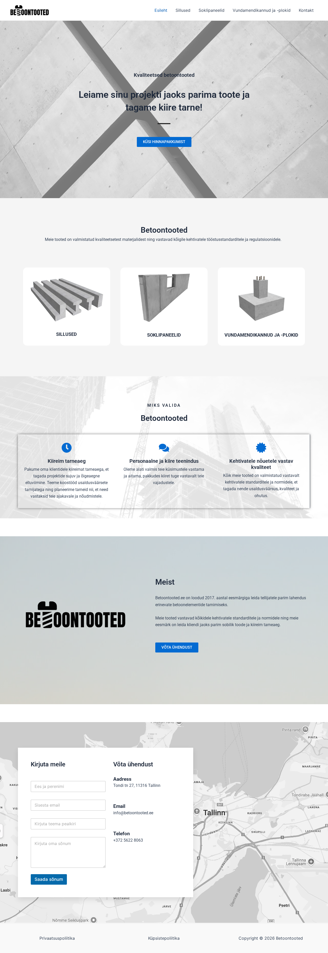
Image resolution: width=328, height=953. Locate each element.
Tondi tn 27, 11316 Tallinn (136, 785)
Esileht (161, 10)
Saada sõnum (49, 879)
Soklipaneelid (211, 10)
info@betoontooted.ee (133, 812)
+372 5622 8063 (128, 840)
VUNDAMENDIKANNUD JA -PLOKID (261, 335)
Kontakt (306, 10)
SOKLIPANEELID (164, 335)
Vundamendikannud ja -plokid (262, 10)
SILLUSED (66, 334)
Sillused (183, 10)
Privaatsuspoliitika (57, 938)
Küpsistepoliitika (164, 938)
